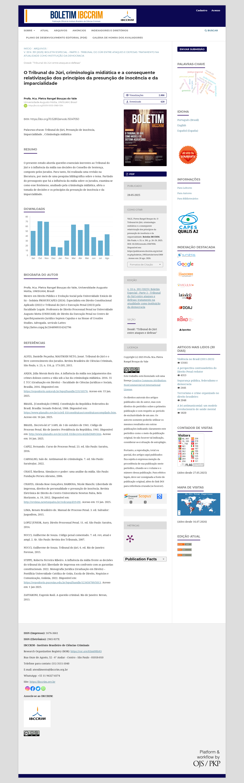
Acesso (215, 10)
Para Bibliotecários (187, 198)
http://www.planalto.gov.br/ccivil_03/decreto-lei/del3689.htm (65, 434)
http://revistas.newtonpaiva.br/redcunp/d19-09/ (52, 502)
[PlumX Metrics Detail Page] (134, 538)
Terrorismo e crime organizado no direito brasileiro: (198, 394)
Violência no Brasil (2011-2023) (195, 359)
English (181, 125)
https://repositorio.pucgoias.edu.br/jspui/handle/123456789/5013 (62, 582)
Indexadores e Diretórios (109, 30)
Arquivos (60, 30)
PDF (132, 174)
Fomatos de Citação (141, 264)
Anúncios (79, 30)
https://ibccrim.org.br (42, 681)
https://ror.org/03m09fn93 (86, 651)
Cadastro (201, 10)
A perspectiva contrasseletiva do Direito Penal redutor (196, 369)
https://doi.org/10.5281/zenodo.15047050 (54, 119)
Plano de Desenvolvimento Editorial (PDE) (56, 37)
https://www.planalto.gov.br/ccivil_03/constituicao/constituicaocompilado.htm (70, 412)
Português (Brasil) (188, 120)
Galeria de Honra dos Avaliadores (118, 37)
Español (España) (187, 130)
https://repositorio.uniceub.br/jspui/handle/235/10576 (56, 391)
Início (27, 48)
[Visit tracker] (198, 514)
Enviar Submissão (192, 49)
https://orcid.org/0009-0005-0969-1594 (45, 105)
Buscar (212, 30)
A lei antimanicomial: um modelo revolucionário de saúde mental (197, 407)
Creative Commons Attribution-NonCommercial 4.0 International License (145, 385)
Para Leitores (184, 187)
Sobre (28, 30)
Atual (44, 30)
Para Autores (184, 193)
